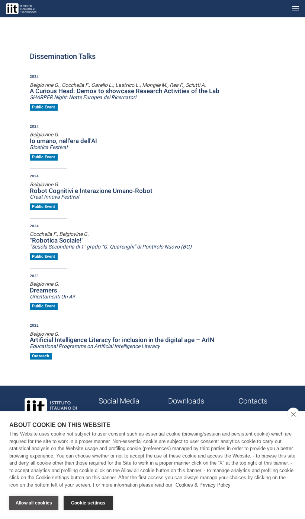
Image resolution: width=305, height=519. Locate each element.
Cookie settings (88, 503)
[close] (293, 414)
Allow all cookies (34, 503)
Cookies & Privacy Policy (203, 485)
